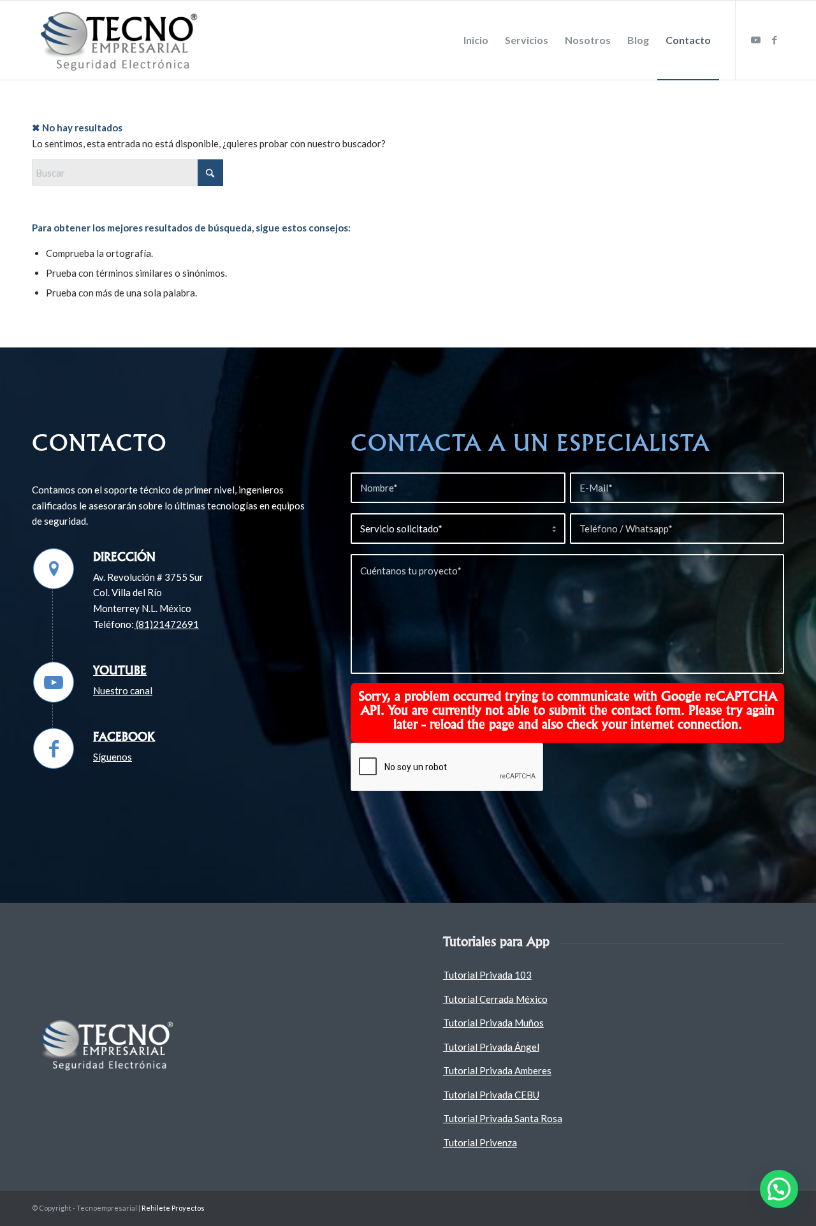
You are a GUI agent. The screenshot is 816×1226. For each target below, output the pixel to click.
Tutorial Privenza (480, 1142)
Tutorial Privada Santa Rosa (502, 1118)
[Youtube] (53, 682)
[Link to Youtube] (755, 39)
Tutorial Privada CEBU (491, 1094)
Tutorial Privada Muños (493, 1022)
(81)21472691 (166, 624)
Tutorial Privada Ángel (491, 1047)
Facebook (124, 736)
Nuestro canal (122, 690)
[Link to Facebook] (774, 39)
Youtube (120, 670)
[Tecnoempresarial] (121, 40)
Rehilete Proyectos (173, 1208)
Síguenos (112, 757)
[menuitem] (476, 40)
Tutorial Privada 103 (487, 975)
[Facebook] (53, 748)
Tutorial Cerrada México (495, 999)
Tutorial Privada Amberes (497, 1070)
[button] (779, 1189)
